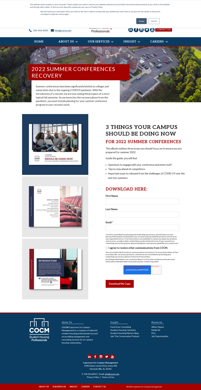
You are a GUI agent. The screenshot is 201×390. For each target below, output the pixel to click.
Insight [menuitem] (129, 41)
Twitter (106, 356)
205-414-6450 (40, 30)
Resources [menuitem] (156, 322)
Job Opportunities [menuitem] (159, 336)
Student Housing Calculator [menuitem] (123, 330)
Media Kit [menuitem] (155, 330)
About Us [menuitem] (66, 41)
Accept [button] (141, 21)
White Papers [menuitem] (157, 327)
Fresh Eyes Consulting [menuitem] (120, 327)
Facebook (95, 356)
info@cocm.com (63, 30)
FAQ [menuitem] (153, 333)
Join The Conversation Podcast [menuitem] (124, 336)
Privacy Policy (93, 377)
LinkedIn (89, 356)
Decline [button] (154, 21)
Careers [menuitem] (157, 41)
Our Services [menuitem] (99, 41)
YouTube (112, 356)
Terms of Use (108, 377)
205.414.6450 (90, 374)
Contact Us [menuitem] (99, 387)
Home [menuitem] (39, 41)
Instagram (101, 356)
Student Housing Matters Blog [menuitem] (124, 333)
